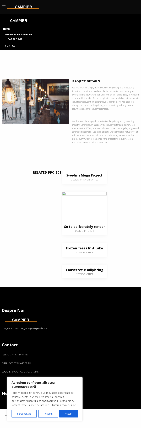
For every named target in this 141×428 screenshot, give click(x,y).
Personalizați (24, 413)
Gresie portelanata (18, 34)
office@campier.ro (20, 363)
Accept (68, 413)
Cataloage (15, 39)
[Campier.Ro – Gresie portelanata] (23, 6)
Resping (48, 413)
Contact (11, 45)
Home (6, 29)
